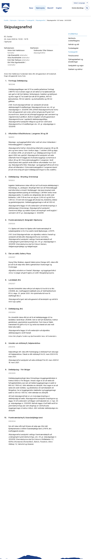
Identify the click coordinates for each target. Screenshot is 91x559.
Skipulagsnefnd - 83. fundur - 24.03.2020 (59, 20)
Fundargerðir (30, 20)
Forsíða (6, 20)
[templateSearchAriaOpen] (87, 8)
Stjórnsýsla (13, 20)
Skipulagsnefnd (40, 20)
